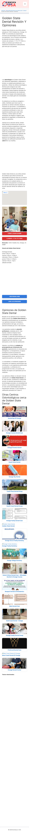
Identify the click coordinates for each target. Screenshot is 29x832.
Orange (24, 10)
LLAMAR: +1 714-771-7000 (14, 238)
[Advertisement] (14, 63)
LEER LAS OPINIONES (14, 301)
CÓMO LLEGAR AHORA (14, 233)
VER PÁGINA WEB (14, 296)
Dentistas (3, 10)
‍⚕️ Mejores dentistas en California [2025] (14, 10)
